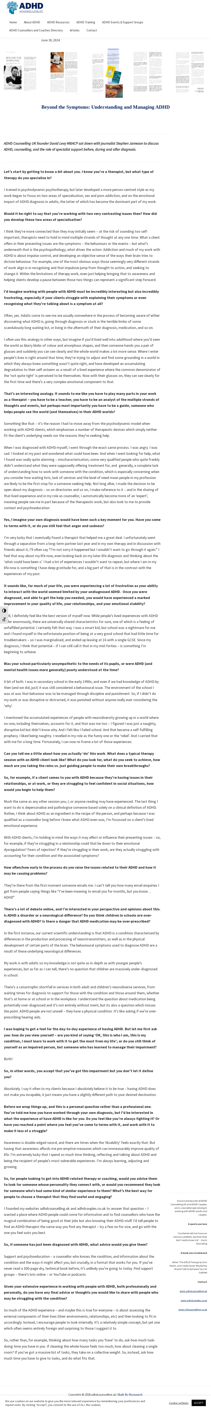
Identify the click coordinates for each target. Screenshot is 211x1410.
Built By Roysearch (130, 1395)
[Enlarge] (33, 54)
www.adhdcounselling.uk (193, 1291)
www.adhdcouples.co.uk (194, 1300)
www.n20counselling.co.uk (192, 1309)
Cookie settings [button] (179, 1403)
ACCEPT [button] (198, 1403)
